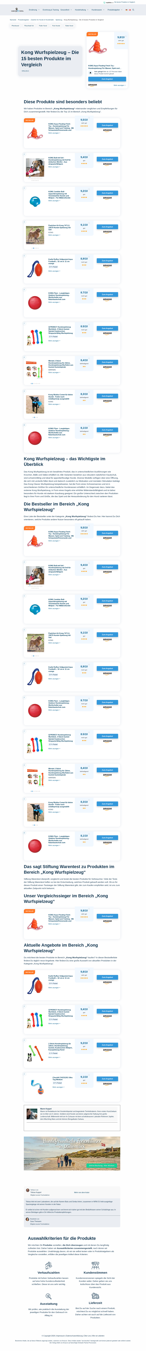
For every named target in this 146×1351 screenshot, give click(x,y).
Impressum (60, 1336)
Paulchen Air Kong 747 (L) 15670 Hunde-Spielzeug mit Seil (59, 227)
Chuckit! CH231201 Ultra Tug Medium (62, 1078)
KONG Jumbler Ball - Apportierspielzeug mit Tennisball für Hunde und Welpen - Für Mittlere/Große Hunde (59, 195)
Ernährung (33, 10)
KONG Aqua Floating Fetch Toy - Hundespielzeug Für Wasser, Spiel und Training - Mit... (104, 67)
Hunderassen (97, 10)
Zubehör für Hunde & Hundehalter (42, 20)
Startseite (13, 20)
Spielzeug (59, 20)
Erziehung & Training (51, 10)
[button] (133, 9)
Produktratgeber (114, 10)
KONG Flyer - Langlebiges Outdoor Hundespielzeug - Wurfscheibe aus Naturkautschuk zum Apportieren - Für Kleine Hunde (59, 432)
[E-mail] (28, 1126)
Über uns (87, 1336)
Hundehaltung (80, 10)
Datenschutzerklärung (74, 1336)
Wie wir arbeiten (98, 1336)
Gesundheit (64, 10)
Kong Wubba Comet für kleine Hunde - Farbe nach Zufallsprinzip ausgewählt (60, 397)
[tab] (29, 177)
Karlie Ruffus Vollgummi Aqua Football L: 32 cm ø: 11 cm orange (60, 261)
